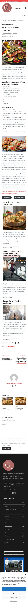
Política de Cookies (13, 601)
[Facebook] (14, 386)
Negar (14, 593)
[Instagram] (15, 386)
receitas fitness (11, 346)
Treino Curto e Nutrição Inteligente (12, 302)
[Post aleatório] (22, 15)
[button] (25, 574)
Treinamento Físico (19, 197)
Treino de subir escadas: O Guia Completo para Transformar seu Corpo (13, 253)
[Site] (12, 386)
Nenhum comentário (7, 34)
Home (3, 20)
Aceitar (14, 589)
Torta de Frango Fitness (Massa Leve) (12, 203)
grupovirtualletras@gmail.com (10, 33)
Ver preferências (14, 597)
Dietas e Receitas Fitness (10, 20)
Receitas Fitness (6, 197)
